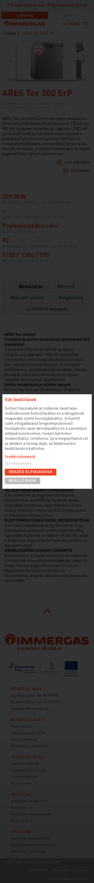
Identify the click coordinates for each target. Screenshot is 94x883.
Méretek (66, 286)
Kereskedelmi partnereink (31, 814)
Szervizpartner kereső (69, 5)
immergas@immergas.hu (30, 708)
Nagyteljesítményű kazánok (32, 844)
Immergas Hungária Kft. (29, 800)
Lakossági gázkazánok (28, 732)
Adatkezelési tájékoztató (70, 869)
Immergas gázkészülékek (30, 838)
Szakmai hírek (22, 820)
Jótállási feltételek (25, 763)
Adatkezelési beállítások (70, 878)
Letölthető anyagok (47, 308)
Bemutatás (31, 286)
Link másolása (77, 161)
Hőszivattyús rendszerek (29, 745)
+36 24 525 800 (48, 701)
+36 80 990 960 (48, 695)
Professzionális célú (30, 225)
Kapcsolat (18, 807)
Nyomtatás (80, 170)
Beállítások (23, 481)
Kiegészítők (71, 297)
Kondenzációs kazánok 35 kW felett (38, 103)
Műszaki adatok (27, 297)
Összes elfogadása (30, 472)
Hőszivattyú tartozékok (28, 851)
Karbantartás (21, 783)
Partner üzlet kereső (27, 5)
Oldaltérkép (38, 869)
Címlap (10, 32)
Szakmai (70, 14)
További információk (20, 456)
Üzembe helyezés (24, 776)
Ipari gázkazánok (24, 739)
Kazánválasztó (22, 726)
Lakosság (24, 14)
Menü (74, 23)
